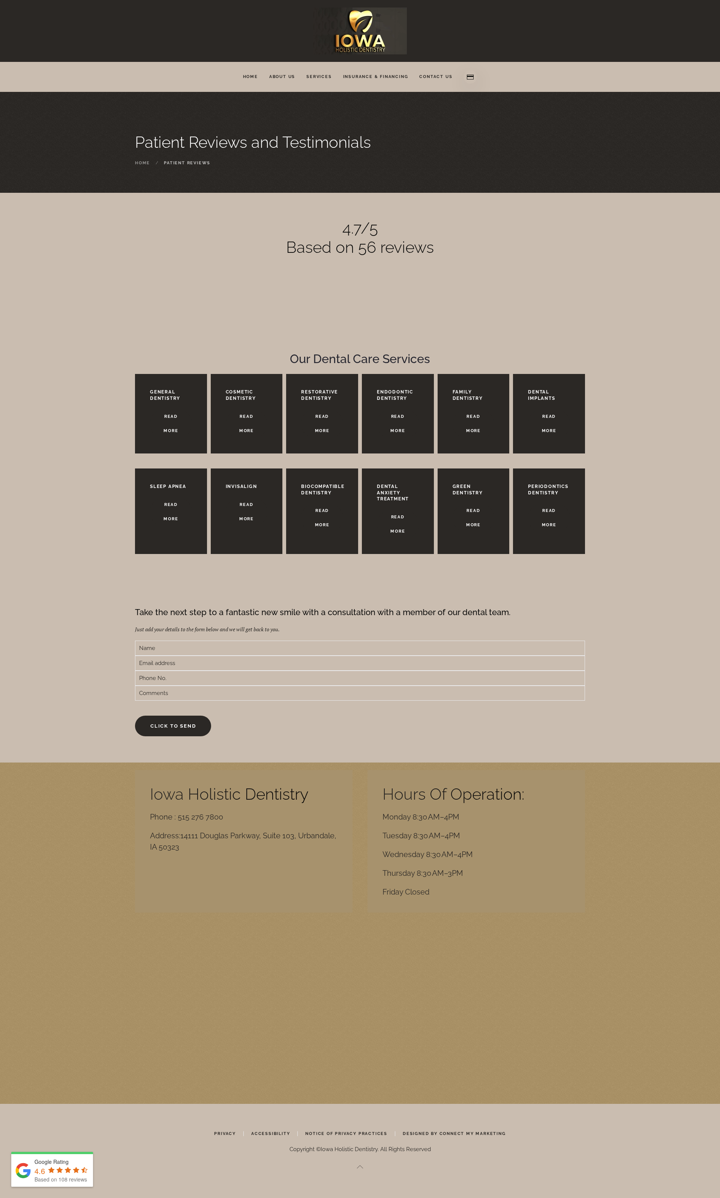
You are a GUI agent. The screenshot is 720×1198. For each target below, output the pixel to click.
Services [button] (319, 76)
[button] (360, 1167)
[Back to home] (360, 31)
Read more (171, 423)
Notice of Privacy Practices (346, 1133)
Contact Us (435, 76)
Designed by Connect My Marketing (454, 1133)
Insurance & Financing (375, 76)
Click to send (173, 726)
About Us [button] (282, 76)
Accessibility (270, 1133)
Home (250, 76)
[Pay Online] (470, 77)
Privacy (225, 1133)
